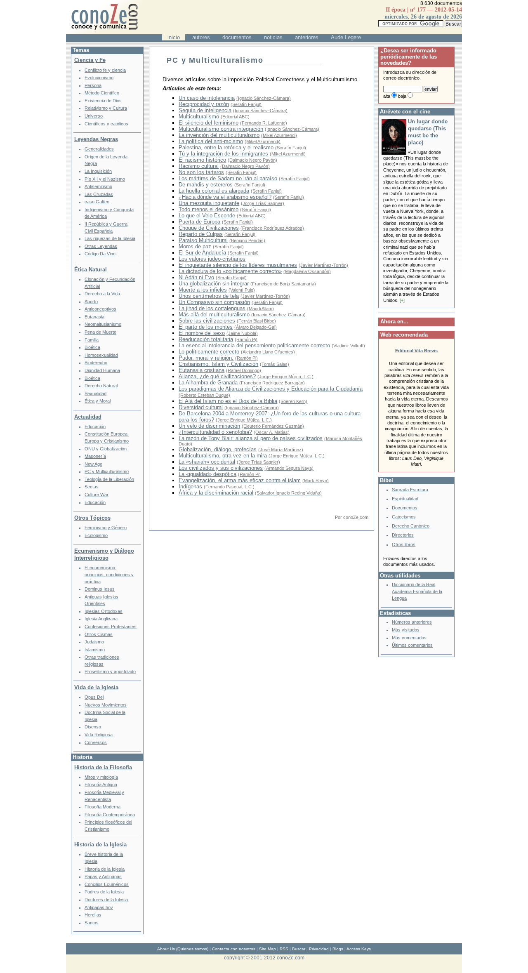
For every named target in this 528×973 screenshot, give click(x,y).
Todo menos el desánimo (208, 209)
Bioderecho (96, 362)
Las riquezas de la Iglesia (110, 238)
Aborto (91, 301)
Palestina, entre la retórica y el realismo (226, 147)
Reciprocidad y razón (204, 104)
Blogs (337, 949)
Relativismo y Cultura (106, 108)
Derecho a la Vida (102, 293)
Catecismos (404, 516)
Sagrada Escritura (410, 489)
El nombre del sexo (202, 333)
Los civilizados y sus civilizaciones (221, 468)
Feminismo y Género (106, 527)
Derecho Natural (101, 385)
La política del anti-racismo (211, 141)
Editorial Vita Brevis (416, 350)
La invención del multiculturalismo (219, 135)
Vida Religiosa (99, 734)
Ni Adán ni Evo (196, 277)
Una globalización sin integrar (214, 283)
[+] (402, 300)
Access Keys (358, 949)
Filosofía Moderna (102, 806)
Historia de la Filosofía (103, 767)
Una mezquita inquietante (209, 203)
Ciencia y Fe (90, 60)
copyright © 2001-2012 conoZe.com (264, 957)
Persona (93, 85)
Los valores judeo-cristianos (212, 259)
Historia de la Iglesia (100, 844)
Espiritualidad (405, 498)
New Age (93, 464)
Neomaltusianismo (103, 324)
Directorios (403, 534)
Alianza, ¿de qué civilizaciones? (217, 376)
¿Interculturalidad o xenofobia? (215, 432)
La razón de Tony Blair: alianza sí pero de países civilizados (251, 438)
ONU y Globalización (106, 448)
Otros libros (403, 544)
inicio (173, 37)
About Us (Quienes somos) (182, 949)
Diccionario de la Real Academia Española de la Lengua (417, 591)
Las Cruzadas (99, 194)
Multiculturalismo (199, 116)
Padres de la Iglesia (104, 891)
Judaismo (94, 641)
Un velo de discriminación (209, 426)
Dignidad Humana (102, 370)
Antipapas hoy (99, 907)
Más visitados (406, 629)
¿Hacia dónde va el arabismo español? (225, 197)
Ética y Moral (98, 400)
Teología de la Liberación (109, 479)
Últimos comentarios (412, 645)
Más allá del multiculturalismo (214, 314)
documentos (237, 37)
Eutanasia (94, 316)
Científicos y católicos (106, 123)
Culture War (96, 494)
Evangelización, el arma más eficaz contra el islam (240, 480)
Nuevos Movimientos (106, 704)
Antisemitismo (98, 186)
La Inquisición (98, 171)
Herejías (93, 914)
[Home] (104, 32)
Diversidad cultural (201, 407)
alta (386, 96)
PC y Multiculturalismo (107, 471)
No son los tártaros (201, 172)
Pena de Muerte (100, 332)
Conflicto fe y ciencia (105, 70)
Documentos (404, 507)
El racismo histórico (202, 160)
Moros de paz (195, 246)
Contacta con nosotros (233, 949)
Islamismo (95, 649)
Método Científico (102, 92)
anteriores (306, 37)
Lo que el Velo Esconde (207, 215)
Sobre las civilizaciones (207, 321)
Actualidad (87, 417)
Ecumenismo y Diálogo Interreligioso (104, 554)
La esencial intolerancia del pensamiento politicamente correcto (254, 345)
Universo (94, 115)
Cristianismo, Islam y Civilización (218, 364)
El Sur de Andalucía (202, 253)
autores (201, 37)
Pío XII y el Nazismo (105, 179)
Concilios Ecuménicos (107, 884)
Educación (95, 426)
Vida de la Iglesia (96, 687)
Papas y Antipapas (103, 876)
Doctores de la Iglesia (106, 899)
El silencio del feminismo (208, 123)
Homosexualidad (101, 355)
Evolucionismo (99, 77)
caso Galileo (97, 201)
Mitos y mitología (101, 777)
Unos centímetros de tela (209, 296)
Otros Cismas (99, 634)
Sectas (92, 486)
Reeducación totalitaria (206, 339)
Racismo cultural (199, 166)
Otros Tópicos (92, 518)
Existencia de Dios (103, 100)
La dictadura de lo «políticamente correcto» (230, 271)
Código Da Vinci (100, 253)
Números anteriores (412, 622)
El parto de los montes (206, 327)
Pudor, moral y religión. (206, 358)
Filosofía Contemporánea (110, 814)
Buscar (298, 949)
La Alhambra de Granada (208, 382)
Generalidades (99, 148)
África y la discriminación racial (216, 493)
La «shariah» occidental (207, 462)
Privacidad (319, 949)
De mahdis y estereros (206, 184)
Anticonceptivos (100, 308)
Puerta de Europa (199, 222)
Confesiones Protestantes (111, 626)
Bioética (92, 347)
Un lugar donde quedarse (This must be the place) (428, 132)
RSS (284, 949)
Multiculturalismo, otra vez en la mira (223, 455)
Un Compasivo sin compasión (214, 302)
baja (402, 96)
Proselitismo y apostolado (110, 671)
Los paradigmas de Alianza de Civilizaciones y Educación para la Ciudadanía (271, 389)
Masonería (95, 456)
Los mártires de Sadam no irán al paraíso (228, 178)
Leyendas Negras (96, 139)
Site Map (267, 949)
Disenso (93, 726)
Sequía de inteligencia (205, 110)
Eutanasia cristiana (201, 370)
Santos (92, 922)
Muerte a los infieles (203, 290)
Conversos (96, 742)
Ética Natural (90, 269)
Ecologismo (96, 535)
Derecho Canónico (410, 525)
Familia (92, 339)
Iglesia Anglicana (101, 618)
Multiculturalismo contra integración (221, 129)
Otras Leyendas (101, 246)
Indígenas (190, 486)
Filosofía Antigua (101, 784)
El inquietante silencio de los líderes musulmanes (238, 265)
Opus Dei (94, 697)
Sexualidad (95, 393)
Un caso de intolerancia (207, 98)
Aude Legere (346, 37)
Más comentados (409, 637)
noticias (273, 37)
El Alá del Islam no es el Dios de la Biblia (228, 401)
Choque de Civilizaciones (209, 228)
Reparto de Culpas (201, 234)
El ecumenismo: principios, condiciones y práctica (109, 574)
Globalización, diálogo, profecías (218, 449)
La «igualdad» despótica (207, 474)
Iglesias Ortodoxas (104, 611)
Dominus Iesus (100, 589)
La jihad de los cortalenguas (212, 308)
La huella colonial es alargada (214, 191)
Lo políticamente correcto (209, 352)
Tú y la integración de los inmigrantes (223, 154)
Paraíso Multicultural (203, 240)
